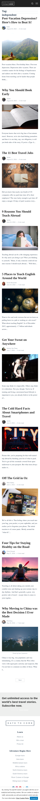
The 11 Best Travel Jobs (17, 153)
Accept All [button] (34, 798)
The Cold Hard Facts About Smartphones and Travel (18, 412)
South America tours (20, 774)
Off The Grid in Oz (14, 478)
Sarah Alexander (12, 282)
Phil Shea (9, 621)
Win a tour (20, 740)
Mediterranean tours (20, 763)
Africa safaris (20, 766)
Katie (8, 27)
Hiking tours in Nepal (20, 781)
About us (20, 737)
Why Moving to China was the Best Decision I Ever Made (19, 612)
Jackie (8, 98)
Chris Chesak (11, 551)
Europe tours (20, 756)
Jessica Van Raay (12, 348)
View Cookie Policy (22, 798)
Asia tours (20, 759)
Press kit (20, 744)
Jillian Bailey (10, 482)
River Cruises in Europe (20, 777)
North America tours (20, 770)
